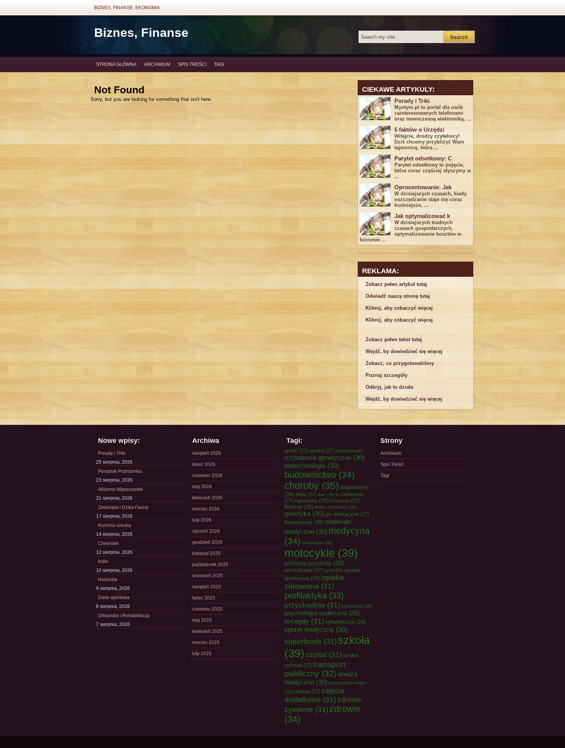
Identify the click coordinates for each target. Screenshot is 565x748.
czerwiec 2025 (207, 609)
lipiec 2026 (203, 464)
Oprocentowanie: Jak (423, 187)
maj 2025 (202, 620)
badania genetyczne (329, 457)
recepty (304, 621)
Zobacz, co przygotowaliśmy (400, 363)
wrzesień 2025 (207, 575)
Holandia (107, 579)
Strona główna (116, 64)
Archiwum (157, 64)
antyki (296, 451)
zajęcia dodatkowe (314, 694)
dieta (306, 494)
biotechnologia (311, 465)
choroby (311, 485)
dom (325, 494)
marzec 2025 (205, 642)
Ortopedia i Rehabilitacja (124, 615)
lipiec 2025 (203, 598)
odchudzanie (303, 570)
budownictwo (319, 475)
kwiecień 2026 (207, 497)
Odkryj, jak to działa (389, 387)
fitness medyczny (336, 507)
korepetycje (304, 522)
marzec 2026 (205, 509)
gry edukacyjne (347, 514)
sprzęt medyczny (315, 629)
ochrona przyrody (314, 563)
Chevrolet (108, 543)
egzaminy (311, 500)
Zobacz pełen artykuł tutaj (396, 284)
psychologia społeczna (321, 612)
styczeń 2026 (206, 531)
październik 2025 (210, 564)
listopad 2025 (206, 553)
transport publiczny (315, 669)
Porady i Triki (412, 100)
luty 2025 (201, 653)
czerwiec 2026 (207, 475)
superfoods (310, 641)
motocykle (321, 553)
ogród (333, 570)
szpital (324, 654)
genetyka (304, 513)
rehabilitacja (345, 622)
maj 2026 (202, 486)
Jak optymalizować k (422, 216)
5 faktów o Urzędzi (419, 129)
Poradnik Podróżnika (120, 471)
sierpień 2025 (206, 586)
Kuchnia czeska (114, 525)
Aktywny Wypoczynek (120, 489)
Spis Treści (192, 64)
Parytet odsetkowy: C (423, 158)
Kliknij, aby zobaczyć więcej (399, 308)
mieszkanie (317, 542)
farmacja (344, 501)
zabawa (306, 691)
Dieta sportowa (114, 597)
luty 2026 (201, 520)
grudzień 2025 (207, 542)
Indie (103, 561)
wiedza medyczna (320, 678)
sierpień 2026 (206, 453)
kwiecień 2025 (207, 631)
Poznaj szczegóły (386, 375)
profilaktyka (314, 595)
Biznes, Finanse (141, 33)
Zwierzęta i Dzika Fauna (123, 507)
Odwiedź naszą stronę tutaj (398, 296)
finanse (299, 507)
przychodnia (312, 605)
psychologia (356, 606)
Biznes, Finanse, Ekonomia (127, 7)
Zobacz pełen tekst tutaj (394, 339)
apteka (321, 451)
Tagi (219, 64)
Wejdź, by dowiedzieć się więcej (404, 351)
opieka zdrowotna (314, 581)
